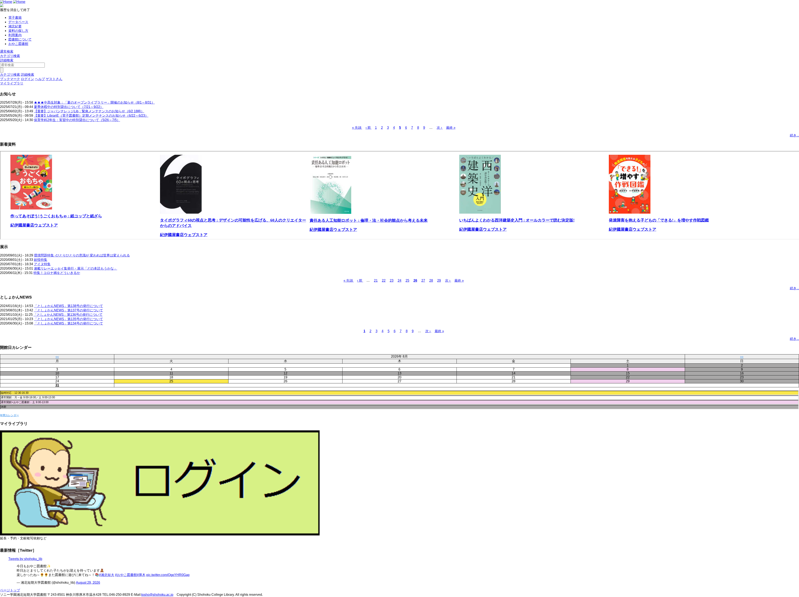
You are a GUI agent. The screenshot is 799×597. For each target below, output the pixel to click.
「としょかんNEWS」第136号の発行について (68, 314)
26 (415, 280)
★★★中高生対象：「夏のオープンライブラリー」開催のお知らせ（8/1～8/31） (94, 102)
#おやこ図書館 (126, 575)
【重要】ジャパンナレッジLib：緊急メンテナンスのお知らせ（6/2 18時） (89, 111)
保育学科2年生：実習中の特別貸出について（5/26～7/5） (77, 120)
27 (423, 280)
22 (384, 280)
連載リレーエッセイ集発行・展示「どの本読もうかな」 (75, 268)
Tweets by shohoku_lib (25, 559)
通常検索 (6, 51)
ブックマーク (10, 79)
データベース (18, 22)
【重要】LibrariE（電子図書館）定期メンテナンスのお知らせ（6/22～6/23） (91, 115)
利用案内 (15, 35)
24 (399, 280)
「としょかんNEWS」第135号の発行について (68, 319)
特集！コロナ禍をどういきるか (56, 273)
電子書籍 (15, 17)
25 (407, 280)
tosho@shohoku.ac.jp (157, 594)
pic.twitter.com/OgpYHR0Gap (168, 575)
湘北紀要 (15, 26)
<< (57, 356)
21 (376, 280)
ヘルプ (40, 79)
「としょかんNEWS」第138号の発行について (68, 306)
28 (431, 280)
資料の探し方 (18, 30)
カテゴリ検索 (10, 56)
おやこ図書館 (18, 44)
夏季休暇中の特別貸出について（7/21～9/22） (68, 107)
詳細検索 (6, 60)
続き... (794, 135)
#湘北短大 (106, 575)
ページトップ (10, 590)
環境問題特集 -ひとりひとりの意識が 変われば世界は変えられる (82, 255)
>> (741, 356)
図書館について (20, 39)
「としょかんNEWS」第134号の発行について (68, 323)
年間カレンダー (9, 415)
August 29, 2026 (88, 582)
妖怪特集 (40, 259)
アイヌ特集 (42, 264)
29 (439, 280)
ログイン (27, 79)
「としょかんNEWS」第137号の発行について (68, 310)
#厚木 (141, 575)
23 (391, 280)
